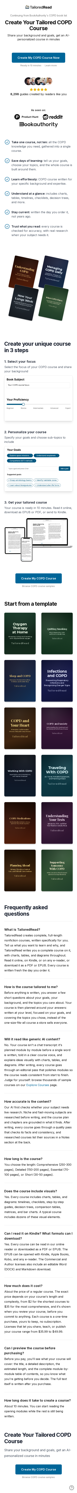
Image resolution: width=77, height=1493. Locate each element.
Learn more (51, 65)
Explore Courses (37, 1085)
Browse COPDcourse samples (38, 586)
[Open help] (71, 1487)
